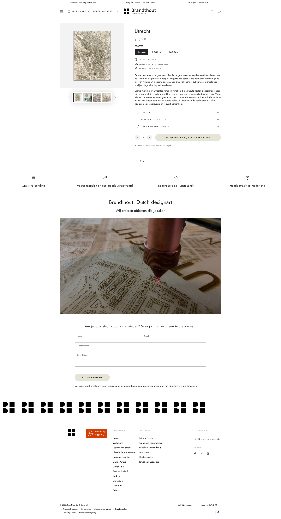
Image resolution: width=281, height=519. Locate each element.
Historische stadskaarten (124, 452)
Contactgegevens (69, 513)
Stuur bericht (92, 377)
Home (116, 438)
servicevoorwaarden (154, 386)
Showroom (118, 481)
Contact (116, 490)
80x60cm (158, 52)
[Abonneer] (219, 439)
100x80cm (173, 52)
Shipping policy (121, 509)
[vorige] (69, 97)
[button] (204, 11)
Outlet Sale (118, 466)
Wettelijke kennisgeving (87, 513)
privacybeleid (130, 386)
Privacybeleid (86, 509)
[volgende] (115, 97)
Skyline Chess (119, 461)
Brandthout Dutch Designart (77, 505)
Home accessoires (121, 457)
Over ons (117, 485)
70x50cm (142, 52)
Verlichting (118, 443)
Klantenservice (146, 457)
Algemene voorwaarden (150, 443)
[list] (140, 183)
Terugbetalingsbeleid (149, 461)
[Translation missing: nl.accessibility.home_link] (140, 11)
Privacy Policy (146, 438)
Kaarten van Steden (122, 447)
